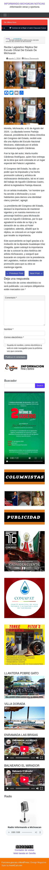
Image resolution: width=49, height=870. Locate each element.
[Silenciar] (37, 757)
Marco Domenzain (31, 58)
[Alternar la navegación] (5, 15)
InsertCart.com (15, 865)
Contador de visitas (24, 850)
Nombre (8, 329)
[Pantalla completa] (41, 757)
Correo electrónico (14, 337)
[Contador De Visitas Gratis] (24, 846)
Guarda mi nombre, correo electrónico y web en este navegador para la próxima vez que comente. (24, 348)
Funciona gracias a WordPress (15, 862)
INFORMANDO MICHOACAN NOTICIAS (24, 3)
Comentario (11, 298)
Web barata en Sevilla (24, 853)
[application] (24, 749)
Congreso (17, 39)
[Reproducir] (7, 757)
